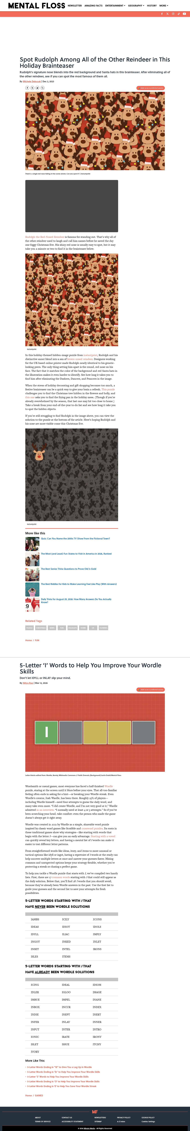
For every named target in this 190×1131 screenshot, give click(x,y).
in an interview (45, 810)
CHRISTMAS (41, 628)
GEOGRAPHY (135, 5)
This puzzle (108, 389)
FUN (62, 628)
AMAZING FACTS (94, 5)
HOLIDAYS (72, 628)
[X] (167, 14)
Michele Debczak (32, 81)
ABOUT (38, 1117)
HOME (83, 628)
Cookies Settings (148, 1121)
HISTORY (152, 5)
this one (30, 397)
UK (93, 628)
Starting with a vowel (103, 836)
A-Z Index (121, 1121)
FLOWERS (103, 628)
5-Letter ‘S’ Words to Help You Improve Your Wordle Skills (58, 1076)
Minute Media (89, 1128)
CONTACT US (67, 1117)
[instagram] (173, 14)
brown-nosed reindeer (80, 359)
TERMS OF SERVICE (42, 1121)
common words (61, 877)
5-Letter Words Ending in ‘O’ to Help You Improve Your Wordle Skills (63, 1081)
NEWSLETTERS (100, 1117)
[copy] (42, 88)
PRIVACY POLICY (123, 1117)
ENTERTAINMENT (114, 5)
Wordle (108, 786)
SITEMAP (98, 1121)
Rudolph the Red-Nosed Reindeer (44, 237)
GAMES (39, 1095)
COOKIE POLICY (148, 1117)
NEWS (52, 628)
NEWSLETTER (75, 5)
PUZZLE (29, 628)
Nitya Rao (28, 683)
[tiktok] (179, 14)
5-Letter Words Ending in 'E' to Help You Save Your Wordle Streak (61, 1086)
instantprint (90, 355)
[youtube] (184, 14)
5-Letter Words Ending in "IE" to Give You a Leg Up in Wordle (59, 1067)
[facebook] (162, 14)
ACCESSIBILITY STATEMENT (72, 1121)
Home (28, 640)
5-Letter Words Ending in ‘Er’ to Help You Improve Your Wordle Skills (63, 1071)
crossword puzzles (92, 828)
